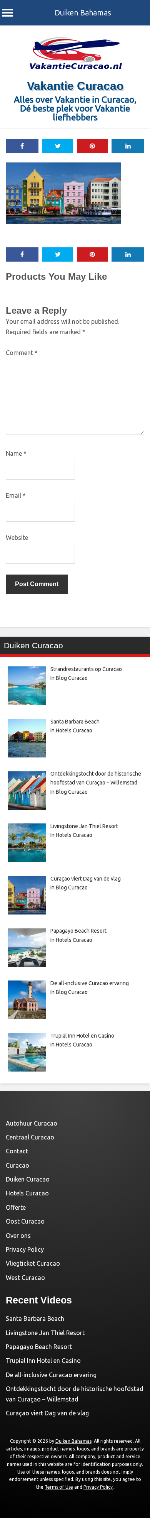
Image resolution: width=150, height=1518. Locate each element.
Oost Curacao (25, 1221)
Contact (17, 1151)
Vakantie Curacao (75, 85)
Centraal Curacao (30, 1137)
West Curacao (25, 1277)
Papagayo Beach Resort (39, 1346)
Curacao (17, 1165)
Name (16, 453)
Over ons (18, 1235)
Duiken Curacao (28, 1179)
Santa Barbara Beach (35, 1318)
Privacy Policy (25, 1249)
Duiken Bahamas (83, 12)
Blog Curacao (72, 678)
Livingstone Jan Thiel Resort (45, 1332)
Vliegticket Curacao (33, 1263)
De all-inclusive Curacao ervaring (51, 1374)
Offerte (16, 1207)
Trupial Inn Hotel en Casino (43, 1360)
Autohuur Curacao (31, 1123)
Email (16, 495)
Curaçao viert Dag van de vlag (47, 1413)
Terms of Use (59, 1486)
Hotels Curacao (74, 730)
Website (17, 537)
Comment (22, 352)
